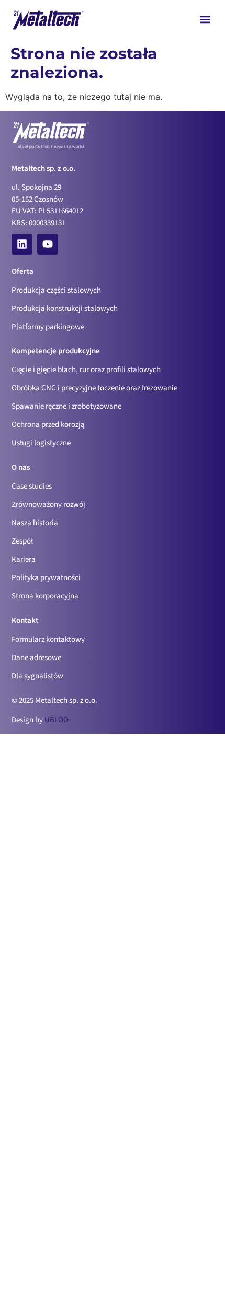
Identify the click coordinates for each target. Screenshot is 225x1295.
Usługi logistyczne (41, 442)
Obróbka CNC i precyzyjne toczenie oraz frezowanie (94, 388)
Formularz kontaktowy (48, 639)
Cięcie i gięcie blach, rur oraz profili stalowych (86, 369)
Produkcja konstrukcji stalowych (65, 308)
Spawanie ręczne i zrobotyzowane (66, 406)
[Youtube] (47, 244)
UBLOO (56, 719)
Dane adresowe (36, 657)
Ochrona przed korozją (48, 424)
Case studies (32, 486)
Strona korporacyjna (45, 596)
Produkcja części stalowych (56, 290)
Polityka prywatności (46, 577)
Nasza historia (35, 522)
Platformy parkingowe (48, 326)
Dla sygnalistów (37, 675)
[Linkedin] (22, 244)
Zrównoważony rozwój (48, 504)
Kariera (24, 559)
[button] (205, 19)
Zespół (22, 541)
